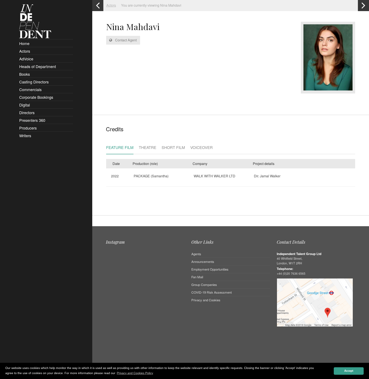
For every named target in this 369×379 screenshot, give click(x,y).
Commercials (30, 89)
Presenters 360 (32, 120)
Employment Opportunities (209, 269)
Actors (24, 51)
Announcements (202, 261)
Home (24, 43)
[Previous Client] (97, 5)
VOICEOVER (201, 147)
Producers (28, 128)
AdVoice (26, 58)
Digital (24, 105)
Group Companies (204, 284)
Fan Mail (197, 277)
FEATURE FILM (119, 147)
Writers (25, 135)
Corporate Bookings (36, 97)
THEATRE (147, 147)
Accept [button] (348, 370)
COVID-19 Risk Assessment (211, 292)
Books (24, 74)
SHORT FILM (173, 147)
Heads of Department (37, 66)
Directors (27, 112)
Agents (196, 254)
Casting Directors (34, 82)
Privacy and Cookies (205, 300)
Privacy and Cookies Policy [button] (135, 373)
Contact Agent (125, 40)
